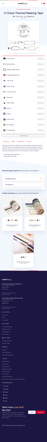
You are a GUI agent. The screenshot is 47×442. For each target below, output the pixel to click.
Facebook (6, 386)
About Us (4, 350)
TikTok (6, 401)
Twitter (6, 395)
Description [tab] (6, 141)
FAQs (3, 317)
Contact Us (5, 315)
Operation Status (6, 355)
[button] (23, 37)
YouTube (6, 398)
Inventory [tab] (29, 141)
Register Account (6, 329)
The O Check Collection (23, 9)
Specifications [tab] (20, 141)
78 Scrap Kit (9, 97)
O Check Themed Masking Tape (23, 13)
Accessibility (5, 320)
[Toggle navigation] (3, 3)
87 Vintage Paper (10, 130)
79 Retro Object (10, 103)
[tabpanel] (23, 151)
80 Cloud (8, 108)
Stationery (10, 184)
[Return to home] (22, 3)
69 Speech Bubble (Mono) (13, 69)
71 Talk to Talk (9, 80)
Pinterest (6, 392)
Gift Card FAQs (6, 343)
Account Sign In (6, 331)
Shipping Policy (6, 361)
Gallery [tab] (13, 141)
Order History (5, 334)
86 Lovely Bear (10, 124)
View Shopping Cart (7, 326)
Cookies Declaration (7, 376)
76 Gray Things (10, 86)
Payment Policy (6, 371)
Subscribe (41, 412)
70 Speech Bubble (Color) (12, 75)
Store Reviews (6, 352)
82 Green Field (10, 119)
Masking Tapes (11, 179)
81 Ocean (8, 114)
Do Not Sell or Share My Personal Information (13, 379)
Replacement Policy (7, 369)
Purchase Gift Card (7, 341)
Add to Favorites (23, 135)
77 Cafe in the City (11, 92)
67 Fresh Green (10, 58)
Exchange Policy (6, 366)
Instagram (7, 389)
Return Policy (5, 364)
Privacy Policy (5, 374)
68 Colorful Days (10, 64)
